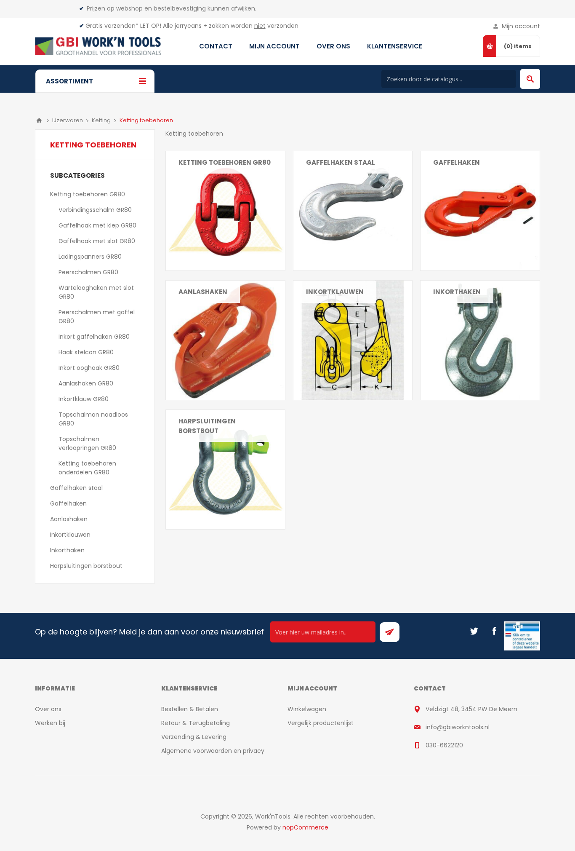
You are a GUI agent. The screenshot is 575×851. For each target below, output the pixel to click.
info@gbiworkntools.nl (458, 727)
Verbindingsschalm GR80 (95, 210)
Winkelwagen (307, 709)
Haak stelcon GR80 (86, 352)
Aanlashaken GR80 (86, 383)
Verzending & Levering (193, 737)
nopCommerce (305, 827)
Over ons (48, 709)
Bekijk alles (193, 178)
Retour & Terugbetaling (195, 723)
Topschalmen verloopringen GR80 (87, 443)
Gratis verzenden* (111, 25)
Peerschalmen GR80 (88, 272)
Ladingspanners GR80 (90, 256)
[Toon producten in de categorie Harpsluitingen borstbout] (225, 469)
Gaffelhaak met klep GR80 (97, 225)
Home (39, 120)
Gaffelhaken (456, 162)
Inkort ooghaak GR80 (89, 368)
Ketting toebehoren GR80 (224, 162)
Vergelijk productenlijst (321, 723)
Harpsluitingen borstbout (207, 426)
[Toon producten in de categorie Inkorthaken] (480, 340)
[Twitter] (474, 631)
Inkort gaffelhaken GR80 (94, 336)
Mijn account (521, 26)
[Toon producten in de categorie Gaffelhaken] (480, 210)
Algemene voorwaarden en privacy (212, 751)
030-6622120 (444, 745)
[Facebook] (494, 631)
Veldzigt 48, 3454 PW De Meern (471, 709)
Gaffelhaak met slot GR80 (97, 241)
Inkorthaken (457, 291)
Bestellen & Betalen (189, 709)
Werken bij (50, 723)
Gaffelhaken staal (340, 162)
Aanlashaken (202, 291)
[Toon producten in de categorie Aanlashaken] (225, 340)
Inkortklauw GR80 (84, 399)
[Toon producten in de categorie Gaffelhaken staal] (353, 210)
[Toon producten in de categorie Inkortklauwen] (353, 340)
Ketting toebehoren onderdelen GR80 (87, 467)
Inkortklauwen (335, 291)
